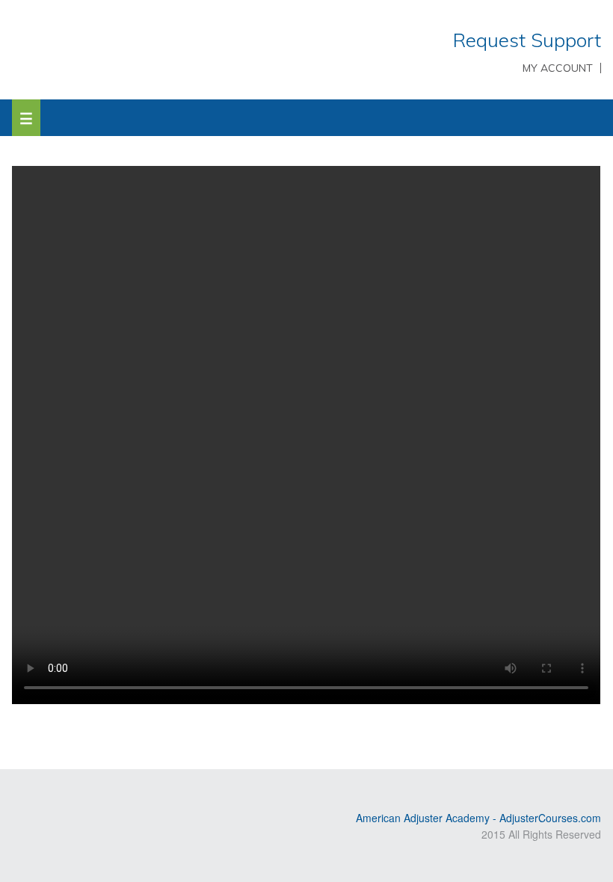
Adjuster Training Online (153, 48)
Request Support (527, 40)
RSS (21, 793)
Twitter (64, 793)
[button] (26, 117)
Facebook (86, 793)
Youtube (43, 793)
